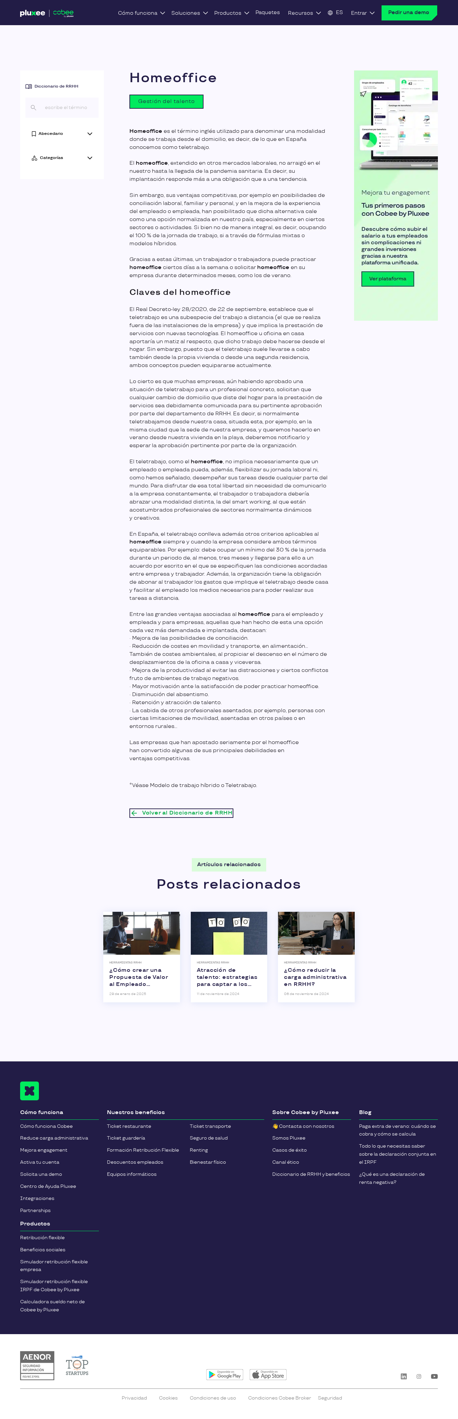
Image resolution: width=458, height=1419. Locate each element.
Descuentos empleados (135, 1162)
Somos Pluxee (288, 1138)
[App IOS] (268, 1374)
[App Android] (224, 1374)
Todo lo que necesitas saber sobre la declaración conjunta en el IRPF (397, 1154)
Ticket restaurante (129, 1126)
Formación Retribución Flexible (143, 1150)
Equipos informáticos (132, 1174)
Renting (199, 1150)
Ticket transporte (210, 1126)
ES (339, 12)
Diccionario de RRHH (56, 86)
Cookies (168, 1398)
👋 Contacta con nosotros (303, 1126)
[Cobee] (47, 14)
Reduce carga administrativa (54, 1138)
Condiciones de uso (213, 1398)
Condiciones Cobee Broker (279, 1398)
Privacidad (134, 1398)
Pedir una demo (408, 12)
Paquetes (267, 12)
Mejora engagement (43, 1150)
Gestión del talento (166, 101)
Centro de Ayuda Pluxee (48, 1186)
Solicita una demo (41, 1174)
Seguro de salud (209, 1138)
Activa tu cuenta (39, 1162)
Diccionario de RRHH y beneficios (311, 1174)
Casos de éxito (289, 1150)
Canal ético (285, 1162)
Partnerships (35, 1210)
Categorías (51, 157)
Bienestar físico (208, 1162)
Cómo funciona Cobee (46, 1126)
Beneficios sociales (42, 1250)
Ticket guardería (126, 1138)
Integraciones (37, 1198)
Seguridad (330, 1398)
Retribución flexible (42, 1238)
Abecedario (51, 133)
